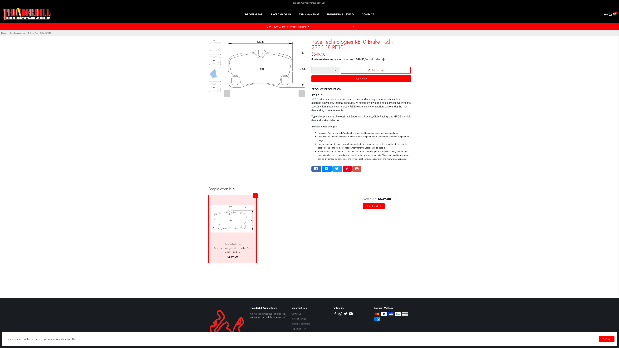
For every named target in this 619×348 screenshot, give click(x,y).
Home (3, 33)
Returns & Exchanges (300, 323)
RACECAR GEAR (281, 14)
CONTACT (368, 14)
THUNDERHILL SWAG (340, 14)
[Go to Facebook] (316, 169)
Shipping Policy (298, 328)
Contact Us (296, 313)
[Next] (302, 93)
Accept (606, 339)
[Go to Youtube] (351, 314)
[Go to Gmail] (356, 169)
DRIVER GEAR (254, 14)
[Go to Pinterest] (347, 169)
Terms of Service (298, 318)
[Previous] (227, 93)
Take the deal (374, 206)
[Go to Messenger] (327, 169)
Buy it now (361, 78)
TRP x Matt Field (309, 14)
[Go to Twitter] (337, 169)
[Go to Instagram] (340, 314)
